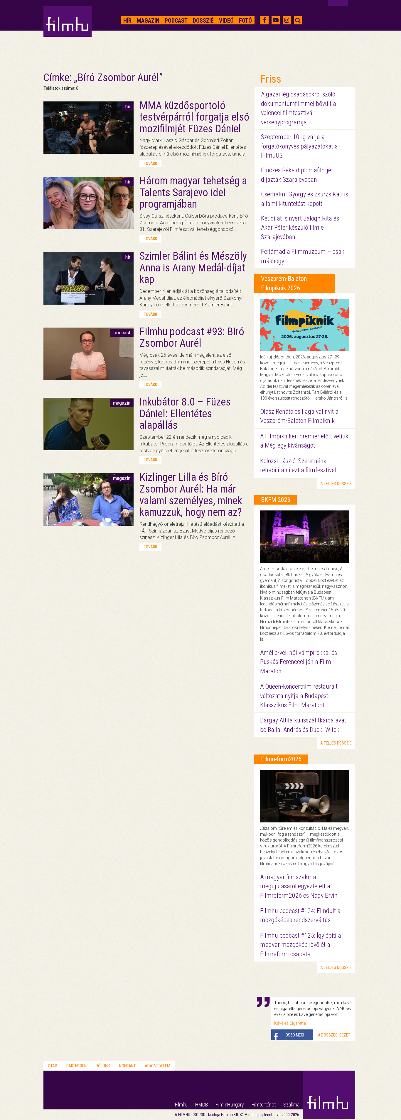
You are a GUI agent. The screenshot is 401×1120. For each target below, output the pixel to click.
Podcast (176, 20)
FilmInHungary (229, 1104)
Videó (226, 20)
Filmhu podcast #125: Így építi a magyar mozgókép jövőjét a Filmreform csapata (300, 945)
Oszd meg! (295, 1035)
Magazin (148, 20)
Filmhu (181, 1104)
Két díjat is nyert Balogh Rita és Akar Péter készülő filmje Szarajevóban (300, 228)
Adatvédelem (157, 1066)
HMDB (201, 1104)
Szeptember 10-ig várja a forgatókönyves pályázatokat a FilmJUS (299, 146)
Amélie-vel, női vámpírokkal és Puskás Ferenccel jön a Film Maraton (298, 662)
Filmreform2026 (281, 759)
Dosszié (203, 20)
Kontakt (127, 1066)
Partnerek (76, 1066)
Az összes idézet (334, 1035)
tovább (150, 163)
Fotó (245, 20)
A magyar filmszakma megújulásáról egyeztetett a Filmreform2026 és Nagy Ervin (299, 886)
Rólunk (103, 1066)
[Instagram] (286, 20)
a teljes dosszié (336, 483)
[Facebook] (264, 20)
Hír (127, 20)
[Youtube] (276, 20)
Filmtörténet (264, 1104)
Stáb (52, 1066)
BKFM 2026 (276, 499)
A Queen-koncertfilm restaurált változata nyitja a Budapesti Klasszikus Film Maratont (299, 696)
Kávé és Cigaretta (290, 1023)
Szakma (291, 1104)
